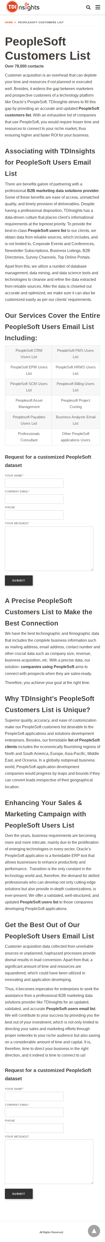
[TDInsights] (23, 7)
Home (9, 22)
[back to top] (94, 1231)
